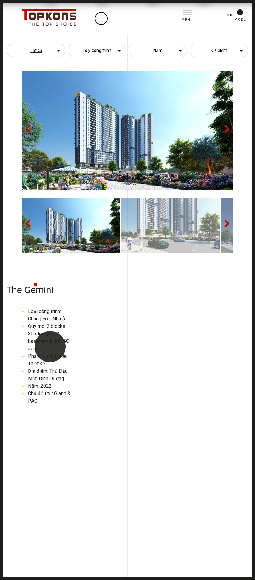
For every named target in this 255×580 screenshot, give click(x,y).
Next (225, 133)
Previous (31, 133)
